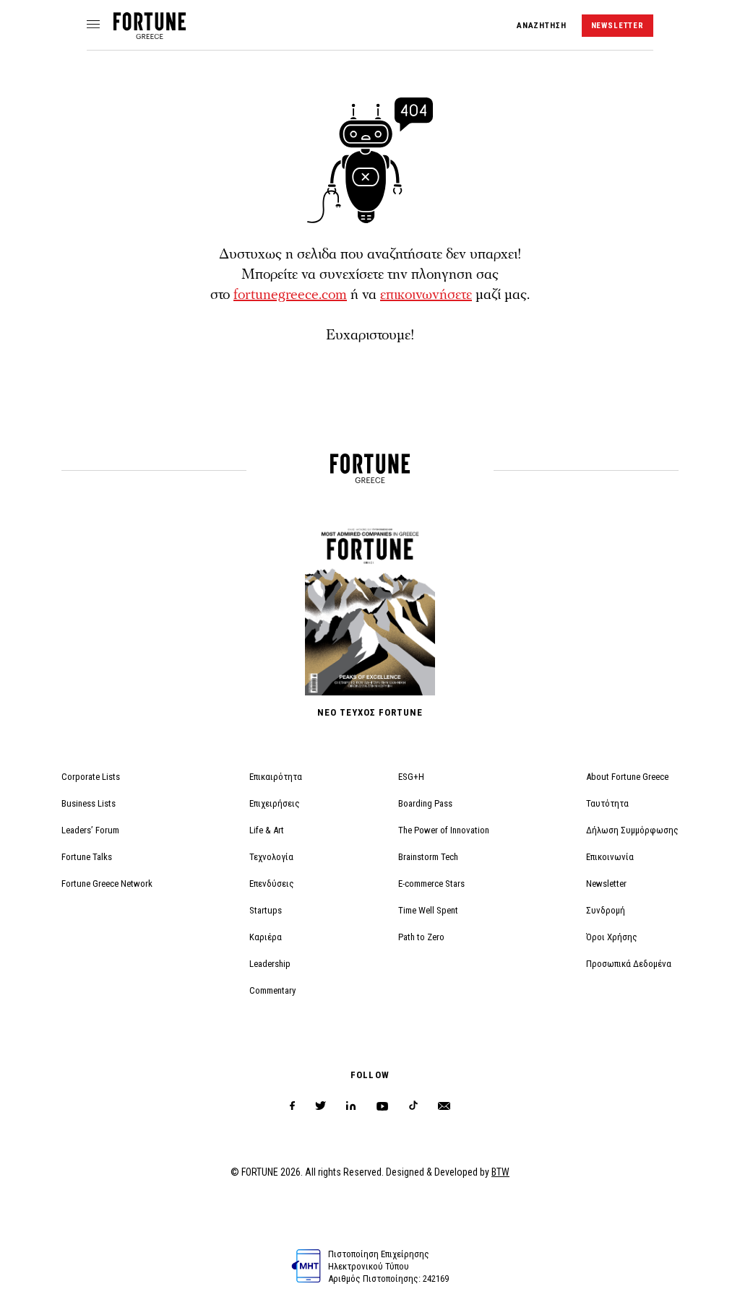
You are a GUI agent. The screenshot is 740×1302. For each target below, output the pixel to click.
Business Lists (88, 803)
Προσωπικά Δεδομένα (628, 963)
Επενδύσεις (271, 883)
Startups (265, 910)
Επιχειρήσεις (274, 803)
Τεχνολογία (271, 856)
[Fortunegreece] (149, 35)
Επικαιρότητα (275, 776)
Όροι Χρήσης (611, 937)
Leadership (270, 963)
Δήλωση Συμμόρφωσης (632, 830)
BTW (500, 1172)
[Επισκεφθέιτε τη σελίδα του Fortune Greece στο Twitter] (320, 1106)
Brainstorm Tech (428, 856)
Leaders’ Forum (90, 830)
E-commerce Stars (431, 883)
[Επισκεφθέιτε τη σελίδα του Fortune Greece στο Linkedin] (351, 1106)
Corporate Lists (90, 776)
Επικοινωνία (610, 856)
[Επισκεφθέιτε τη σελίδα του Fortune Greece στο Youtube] (382, 1109)
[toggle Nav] (93, 25)
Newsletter (606, 883)
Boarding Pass (425, 803)
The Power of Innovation (443, 830)
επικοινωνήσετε (426, 294)
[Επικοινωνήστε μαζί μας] (444, 1106)
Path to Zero (421, 937)
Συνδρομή (605, 910)
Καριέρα (265, 937)
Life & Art (266, 830)
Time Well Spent (428, 910)
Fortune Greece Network (106, 883)
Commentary (272, 990)
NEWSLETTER (617, 25)
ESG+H (411, 776)
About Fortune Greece (627, 776)
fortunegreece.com (290, 294)
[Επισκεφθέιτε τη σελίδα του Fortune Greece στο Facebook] (292, 1106)
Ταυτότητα (607, 803)
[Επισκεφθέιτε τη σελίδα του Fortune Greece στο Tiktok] (413, 1106)
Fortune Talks (86, 856)
